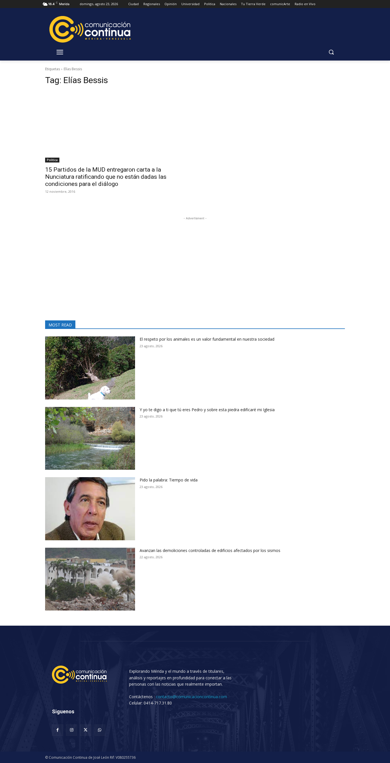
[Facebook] (57, 730)
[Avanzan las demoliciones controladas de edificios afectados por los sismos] (90, 579)
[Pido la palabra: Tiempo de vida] (90, 508)
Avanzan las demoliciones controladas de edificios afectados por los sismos (210, 550)
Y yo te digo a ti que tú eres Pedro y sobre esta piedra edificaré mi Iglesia (207, 409)
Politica (52, 160)
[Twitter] (85, 730)
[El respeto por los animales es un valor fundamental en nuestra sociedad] (90, 367)
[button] (331, 52)
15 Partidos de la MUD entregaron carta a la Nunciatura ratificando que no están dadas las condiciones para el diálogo (105, 176)
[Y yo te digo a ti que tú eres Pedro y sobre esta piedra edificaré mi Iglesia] (90, 438)
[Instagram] (71, 730)
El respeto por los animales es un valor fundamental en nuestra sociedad (207, 339)
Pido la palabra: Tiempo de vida (169, 480)
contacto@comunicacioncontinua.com (191, 696)
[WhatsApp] (99, 730)
